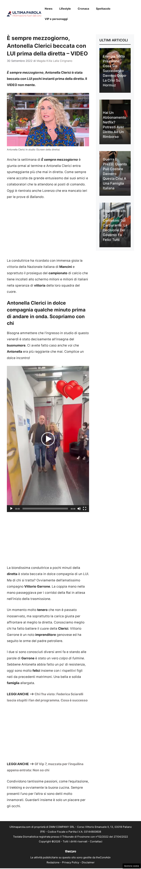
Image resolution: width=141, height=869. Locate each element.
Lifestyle (65, 8)
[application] (48, 439)
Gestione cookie (131, 866)
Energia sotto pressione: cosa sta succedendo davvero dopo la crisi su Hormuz (114, 70)
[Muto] (79, 508)
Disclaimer (88, 862)
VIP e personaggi (56, 19)
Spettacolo (103, 8)
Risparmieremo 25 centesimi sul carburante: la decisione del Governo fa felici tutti (115, 225)
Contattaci (96, 841)
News (48, 8)
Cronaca (83, 8)
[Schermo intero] (84, 508)
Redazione (53, 862)
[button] (48, 439)
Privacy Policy (70, 862)
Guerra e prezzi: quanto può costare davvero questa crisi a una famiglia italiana (115, 173)
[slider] (45, 508)
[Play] (11, 508)
